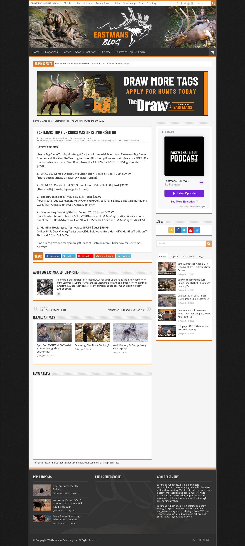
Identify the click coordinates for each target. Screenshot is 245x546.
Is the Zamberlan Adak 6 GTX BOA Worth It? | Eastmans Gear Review (194, 267)
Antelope (88, 3)
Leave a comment (131, 141)
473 (77, 493)
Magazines (51, 52)
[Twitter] (184, 3)
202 (75, 523)
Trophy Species (103, 3)
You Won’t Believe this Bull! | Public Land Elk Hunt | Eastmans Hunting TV (194, 283)
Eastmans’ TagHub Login (130, 52)
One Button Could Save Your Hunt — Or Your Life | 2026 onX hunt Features (92, 63)
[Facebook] (181, 3)
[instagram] (192, 3)
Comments (188, 256)
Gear (141, 3)
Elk (78, 3)
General (82, 141)
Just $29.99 (123, 173)
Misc (89, 141)
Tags (201, 256)
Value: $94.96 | (69, 196)
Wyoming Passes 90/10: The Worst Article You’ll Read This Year (67, 503)
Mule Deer (69, 3)
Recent (162, 256)
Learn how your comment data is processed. (96, 462)
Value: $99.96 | (75, 212)
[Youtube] (188, 3)
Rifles (117, 3)
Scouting (151, 3)
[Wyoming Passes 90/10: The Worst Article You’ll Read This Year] (42, 505)
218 (72, 511)
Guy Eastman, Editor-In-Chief (53, 138)
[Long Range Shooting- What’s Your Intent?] (42, 518)
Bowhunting (129, 3)
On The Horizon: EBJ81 (53, 308)
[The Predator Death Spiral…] (42, 490)
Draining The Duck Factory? (92, 345)
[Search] (213, 3)
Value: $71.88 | (76, 173)
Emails (69, 141)
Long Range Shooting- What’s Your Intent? (67, 518)
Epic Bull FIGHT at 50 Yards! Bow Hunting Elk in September (54, 348)
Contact (107, 52)
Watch (67, 52)
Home (35, 52)
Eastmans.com (101, 242)
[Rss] (178, 3)
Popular (175, 256)
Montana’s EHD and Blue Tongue (126, 308)
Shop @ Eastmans (85, 52)
